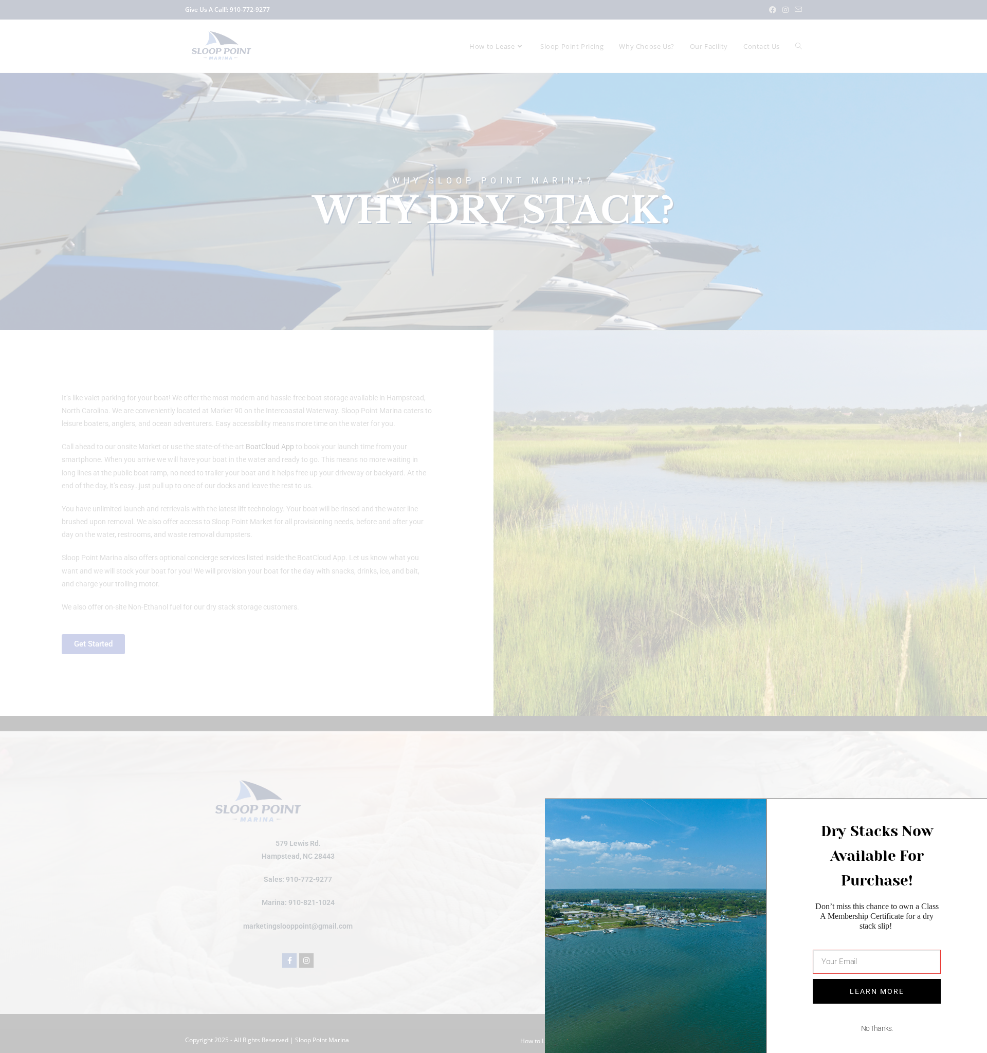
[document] (493, 526)
